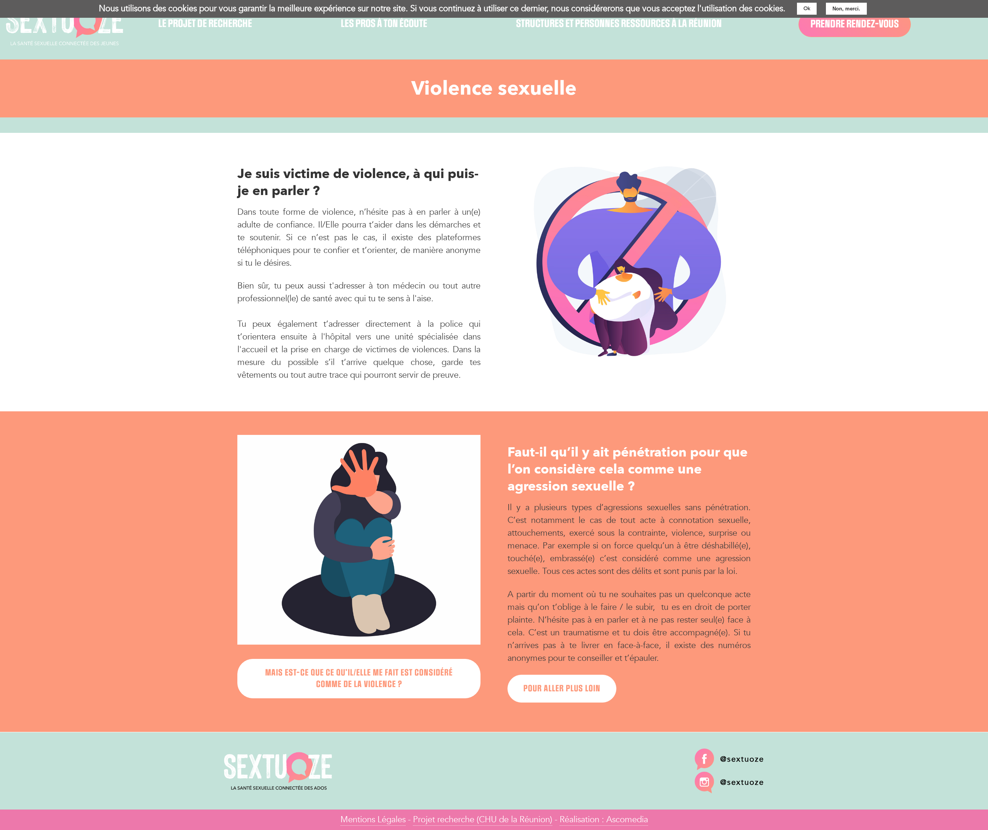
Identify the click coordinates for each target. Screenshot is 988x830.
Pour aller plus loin (562, 688)
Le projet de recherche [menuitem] (205, 23)
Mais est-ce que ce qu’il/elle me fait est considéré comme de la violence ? (359, 678)
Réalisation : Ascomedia (604, 819)
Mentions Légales (373, 819)
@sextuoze (742, 759)
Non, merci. (846, 9)
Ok (807, 8)
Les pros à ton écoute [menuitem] (384, 23)
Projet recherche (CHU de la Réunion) (482, 819)
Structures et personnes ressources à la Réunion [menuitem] (619, 23)
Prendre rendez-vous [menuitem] (854, 24)
